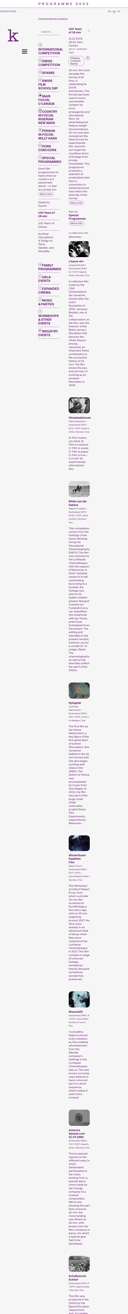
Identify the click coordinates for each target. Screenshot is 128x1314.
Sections (49, 19)
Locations (61, 19)
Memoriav (75, 237)
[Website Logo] (13, 35)
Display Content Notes (75, 60)
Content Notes (8, 11)
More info (46, 194)
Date (41, 19)
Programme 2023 (64, 4)
